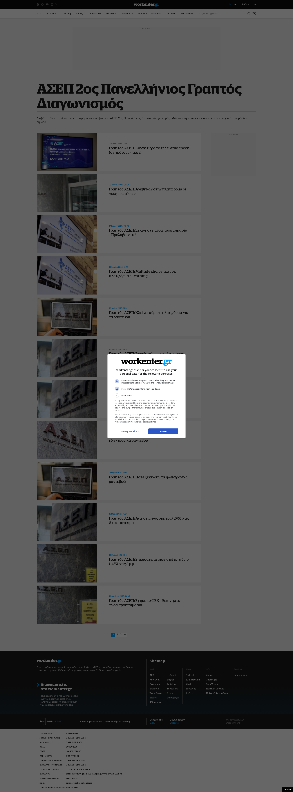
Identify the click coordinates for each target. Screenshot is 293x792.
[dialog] (146, 396)
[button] (146, 395)
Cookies (287, 789)
